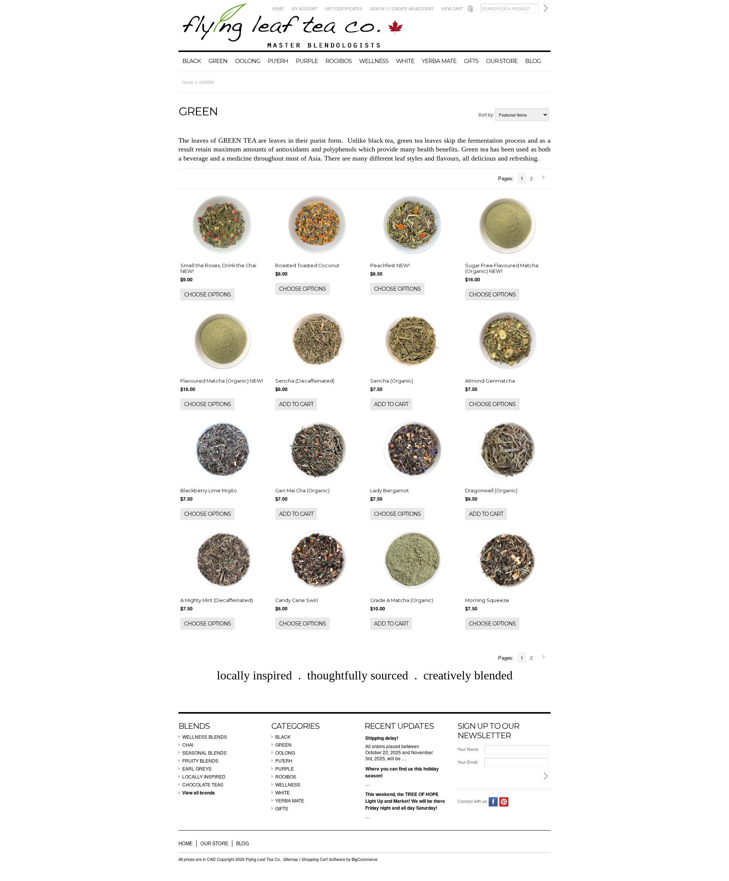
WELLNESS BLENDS (204, 736)
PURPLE (307, 61)
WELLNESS (373, 61)
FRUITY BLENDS (200, 760)
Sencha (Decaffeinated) (305, 381)
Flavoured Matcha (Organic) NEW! (221, 381)
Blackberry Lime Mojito (208, 490)
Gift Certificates (343, 8)
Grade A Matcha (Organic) (401, 600)
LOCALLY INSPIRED (204, 776)
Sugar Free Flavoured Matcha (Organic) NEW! (501, 268)
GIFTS (471, 61)
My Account (304, 8)
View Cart (452, 8)
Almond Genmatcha (490, 381)
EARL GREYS (196, 768)
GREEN (217, 61)
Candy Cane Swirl (296, 600)
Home (278, 8)
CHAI (187, 744)
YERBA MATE (439, 61)
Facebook (493, 802)
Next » (545, 178)
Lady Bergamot (389, 490)
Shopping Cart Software (323, 859)
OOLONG (247, 61)
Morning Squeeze (487, 600)
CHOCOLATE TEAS (202, 784)
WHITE (405, 61)
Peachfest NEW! (390, 265)
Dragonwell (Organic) (491, 490)
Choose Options (207, 294)
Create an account (413, 8)
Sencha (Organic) (391, 381)
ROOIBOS (338, 61)
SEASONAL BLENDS (204, 752)
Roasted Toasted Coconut (307, 265)
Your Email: (468, 762)
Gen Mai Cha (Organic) (302, 490)
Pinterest (504, 802)
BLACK (191, 61)
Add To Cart (296, 404)
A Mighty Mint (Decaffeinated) (216, 600)
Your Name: (468, 749)
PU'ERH (278, 61)
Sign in (377, 8)
